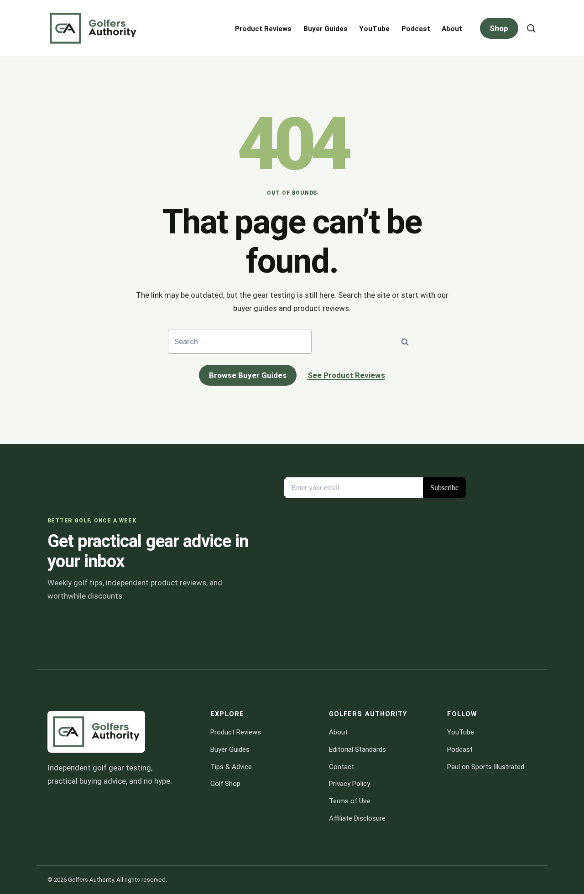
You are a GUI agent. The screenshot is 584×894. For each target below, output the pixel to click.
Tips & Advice (231, 767)
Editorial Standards (357, 749)
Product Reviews (263, 29)
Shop (499, 28)
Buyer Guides (325, 29)
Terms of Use (349, 801)
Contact (341, 767)
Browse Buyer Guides (248, 375)
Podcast (416, 29)
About (452, 29)
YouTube (374, 29)
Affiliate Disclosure (357, 818)
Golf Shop (225, 784)
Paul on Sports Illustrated (485, 767)
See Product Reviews (346, 375)
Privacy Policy (349, 784)
